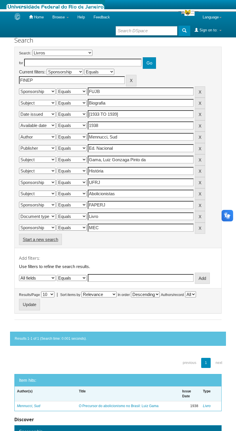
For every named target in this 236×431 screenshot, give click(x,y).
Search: (25, 53)
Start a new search (40, 239)
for (21, 63)
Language (211, 17)
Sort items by (70, 295)
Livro (207, 406)
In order (124, 295)
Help (81, 17)
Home (38, 17)
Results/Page (29, 295)
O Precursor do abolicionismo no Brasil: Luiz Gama (119, 406)
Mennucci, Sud (28, 406)
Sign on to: (208, 30)
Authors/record (172, 295)
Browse (59, 17)
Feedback (102, 17)
